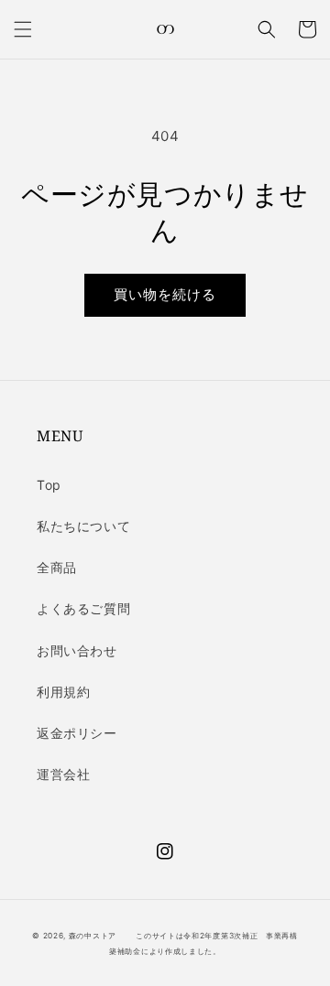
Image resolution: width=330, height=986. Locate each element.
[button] (23, 29)
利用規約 (63, 691)
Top (49, 485)
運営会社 (63, 774)
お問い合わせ (77, 650)
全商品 (57, 567)
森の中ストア (92, 935)
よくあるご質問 (83, 608)
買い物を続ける (165, 294)
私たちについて (83, 526)
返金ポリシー (77, 733)
